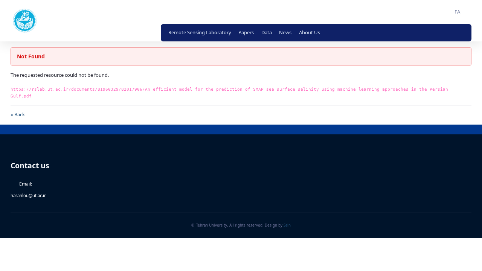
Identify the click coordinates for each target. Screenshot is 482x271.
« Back (18, 114)
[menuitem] (199, 32)
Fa (457, 11)
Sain (287, 225)
